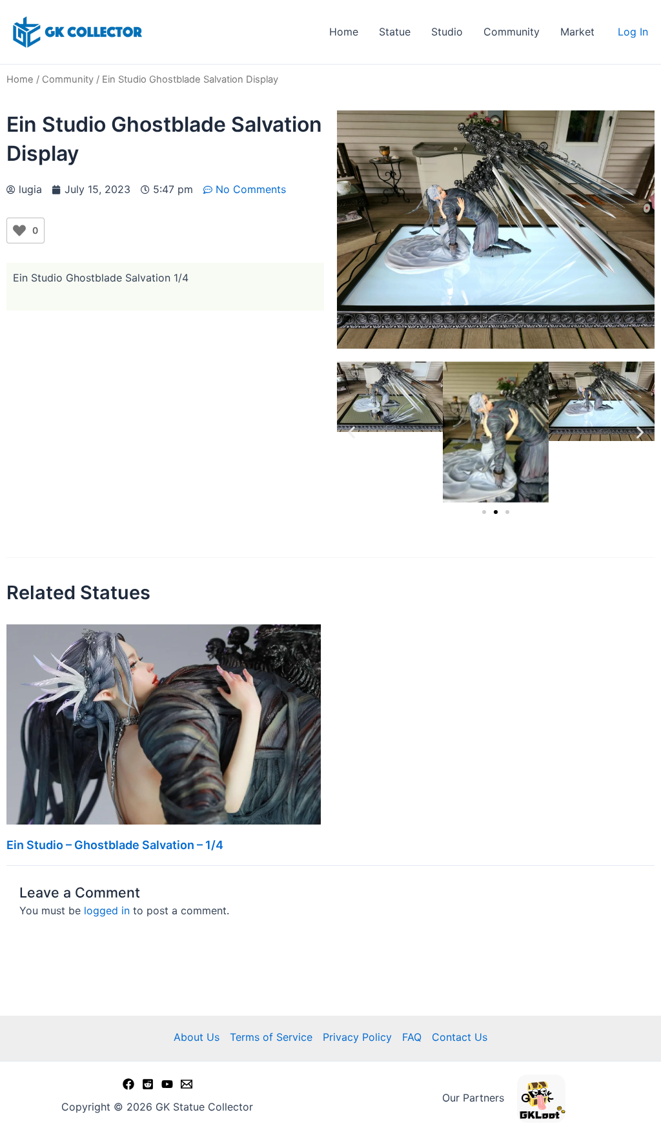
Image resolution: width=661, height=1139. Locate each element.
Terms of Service (271, 1037)
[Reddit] (148, 1084)
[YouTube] (167, 1084)
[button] (351, 432)
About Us (196, 1037)
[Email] (186, 1084)
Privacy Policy (357, 1037)
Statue (395, 31)
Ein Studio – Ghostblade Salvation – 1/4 (114, 845)
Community (511, 31)
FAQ (412, 1037)
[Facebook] (128, 1084)
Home (343, 31)
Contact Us (459, 1037)
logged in (107, 910)
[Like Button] (19, 230)
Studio (447, 31)
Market (577, 31)
